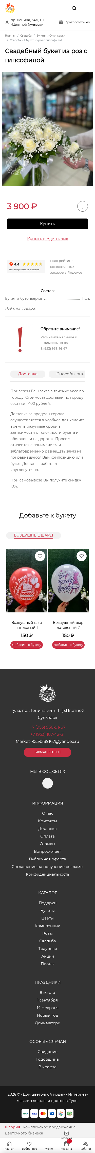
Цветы (47, 918)
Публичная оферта (47, 859)
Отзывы (47, 843)
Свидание (48, 1051)
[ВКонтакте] (62, 8)
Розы (47, 933)
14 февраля (48, 1007)
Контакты (47, 820)
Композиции (47, 925)
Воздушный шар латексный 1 (26, 625)
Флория (12, 1127)
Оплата (47, 836)
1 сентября (47, 1000)
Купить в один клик (47, 239)
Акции (47, 956)
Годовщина (47, 1059)
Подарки (47, 902)
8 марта (47, 992)
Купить (47, 223)
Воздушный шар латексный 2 (68, 625)
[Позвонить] (85, 8)
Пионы (47, 963)
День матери (47, 1023)
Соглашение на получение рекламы (47, 866)
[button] (82, 592)
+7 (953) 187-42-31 (47, 734)
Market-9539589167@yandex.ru (47, 741)
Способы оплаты (74, 374)
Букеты (48, 910)
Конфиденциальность (47, 874)
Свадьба (47, 941)
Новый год (47, 1015)
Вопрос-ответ (47, 851)
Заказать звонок (48, 752)
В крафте (47, 1066)
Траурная (47, 948)
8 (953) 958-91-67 (54, 348)
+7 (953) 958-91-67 (47, 727)
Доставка (27, 374)
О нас (47, 813)
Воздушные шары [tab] (33, 535)
